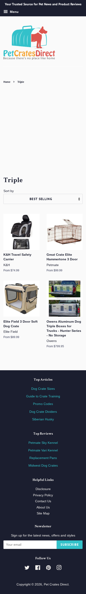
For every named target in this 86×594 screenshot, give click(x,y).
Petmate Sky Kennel (43, 443)
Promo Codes (43, 404)
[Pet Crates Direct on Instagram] (58, 568)
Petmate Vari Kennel (43, 450)
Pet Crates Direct (56, 584)
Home (6, 81)
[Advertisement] (43, 130)
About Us (43, 507)
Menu (14, 12)
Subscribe (70, 544)
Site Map (43, 513)
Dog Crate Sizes (43, 388)
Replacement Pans (43, 458)
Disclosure (43, 489)
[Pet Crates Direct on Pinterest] (48, 568)
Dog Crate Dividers (43, 411)
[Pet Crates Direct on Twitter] (27, 568)
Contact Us (43, 501)
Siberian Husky (43, 419)
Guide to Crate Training (43, 396)
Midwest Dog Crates (43, 465)
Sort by (8, 191)
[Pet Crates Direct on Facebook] (37, 568)
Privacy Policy (43, 495)
